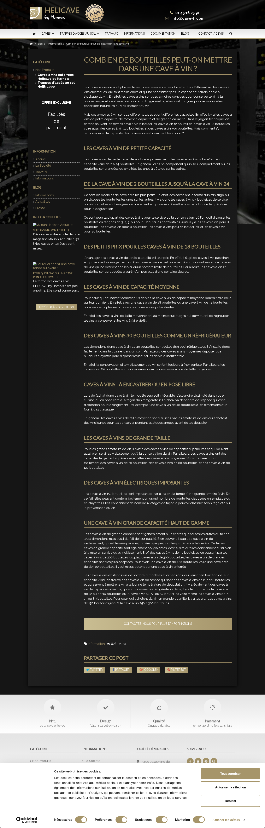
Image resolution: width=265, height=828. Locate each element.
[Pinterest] (206, 761)
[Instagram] (214, 761)
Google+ (150, 669)
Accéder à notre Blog (56, 307)
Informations (97, 644)
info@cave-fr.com (187, 18)
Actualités (42, 201)
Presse (40, 208)
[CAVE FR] (54, 12)
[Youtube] (198, 761)
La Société (43, 165)
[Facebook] (190, 761)
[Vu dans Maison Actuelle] (56, 225)
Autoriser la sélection (230, 787)
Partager (122, 669)
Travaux (41, 172)
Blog (37, 187)
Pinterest (178, 669)
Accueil (40, 159)
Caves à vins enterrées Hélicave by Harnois (56, 77)
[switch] (121, 819)
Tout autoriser (230, 773)
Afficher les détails (226, 820)
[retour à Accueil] (31, 43)
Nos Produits (44, 70)
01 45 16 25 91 (187, 13)
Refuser (230, 801)
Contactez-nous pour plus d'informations (158, 623)
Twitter (96, 669)
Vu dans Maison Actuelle (51, 230)
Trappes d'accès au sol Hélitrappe (56, 84)
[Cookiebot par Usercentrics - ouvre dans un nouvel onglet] (27, 820)
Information (44, 151)
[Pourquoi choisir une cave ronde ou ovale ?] (56, 266)
